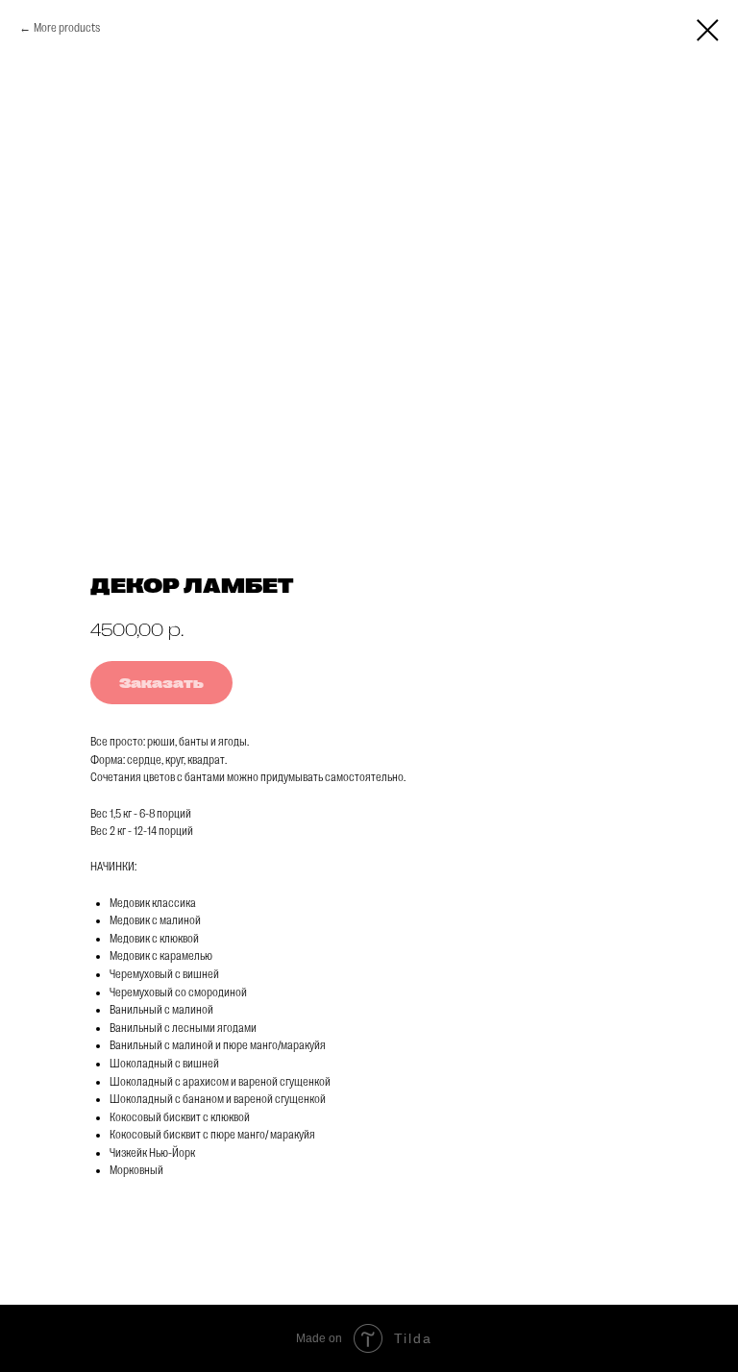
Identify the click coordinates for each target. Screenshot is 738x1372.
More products (67, 28)
